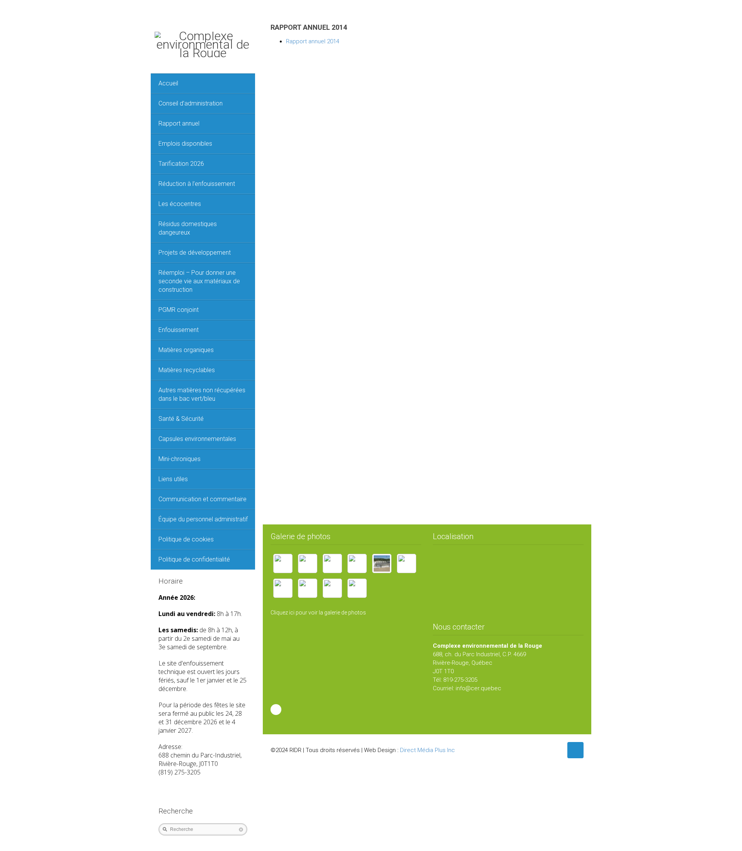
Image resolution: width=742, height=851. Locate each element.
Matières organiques (186, 350)
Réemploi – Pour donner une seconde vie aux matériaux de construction (199, 281)
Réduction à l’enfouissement (196, 183)
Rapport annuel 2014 (312, 41)
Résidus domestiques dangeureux (187, 228)
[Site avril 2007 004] (307, 563)
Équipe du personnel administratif (203, 519)
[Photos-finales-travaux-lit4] (357, 563)
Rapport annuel (178, 123)
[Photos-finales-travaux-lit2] (381, 563)
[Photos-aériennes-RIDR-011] (283, 588)
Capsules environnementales (197, 439)
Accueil (168, 83)
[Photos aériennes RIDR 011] (332, 588)
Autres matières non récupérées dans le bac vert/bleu (201, 394)
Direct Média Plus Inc (427, 750)
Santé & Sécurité (181, 418)
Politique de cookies (186, 539)
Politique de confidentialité (194, 559)
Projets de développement (194, 252)
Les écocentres (179, 204)
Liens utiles (173, 479)
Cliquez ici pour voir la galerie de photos (318, 612)
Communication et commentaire (202, 499)
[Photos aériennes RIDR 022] (307, 588)
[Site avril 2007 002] (332, 563)
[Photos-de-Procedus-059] (406, 563)
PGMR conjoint (178, 309)
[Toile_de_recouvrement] (283, 563)
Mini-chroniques (179, 459)
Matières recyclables (186, 370)
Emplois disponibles (185, 143)
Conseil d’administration (190, 103)
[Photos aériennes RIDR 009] (357, 588)
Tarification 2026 (181, 163)
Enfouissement (178, 330)
